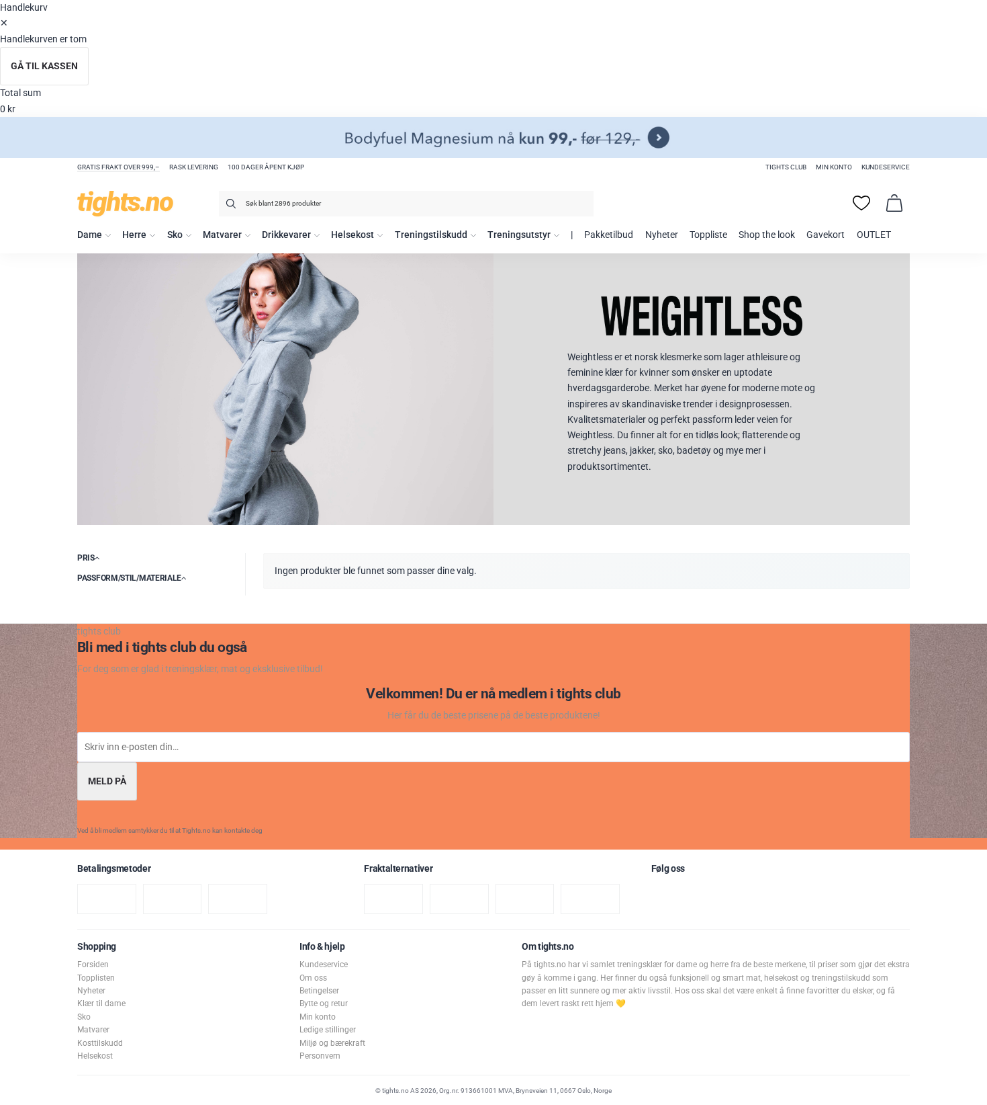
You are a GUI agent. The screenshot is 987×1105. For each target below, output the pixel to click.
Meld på (107, 781)
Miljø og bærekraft (332, 1043)
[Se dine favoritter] (861, 203)
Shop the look (767, 235)
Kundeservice (885, 167)
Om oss (313, 978)
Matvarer (222, 235)
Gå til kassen (44, 66)
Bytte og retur (323, 1003)
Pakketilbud (608, 235)
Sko (175, 235)
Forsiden (93, 964)
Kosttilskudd (100, 1043)
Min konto (834, 167)
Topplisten (96, 978)
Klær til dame (101, 1003)
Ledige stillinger (327, 1029)
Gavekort (825, 235)
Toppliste (708, 235)
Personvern (319, 1056)
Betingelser (319, 990)
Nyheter (661, 235)
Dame (89, 235)
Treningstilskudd (431, 235)
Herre (134, 235)
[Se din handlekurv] (894, 203)
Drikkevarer (286, 235)
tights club (785, 167)
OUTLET (874, 235)
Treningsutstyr (519, 235)
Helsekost (352, 235)
